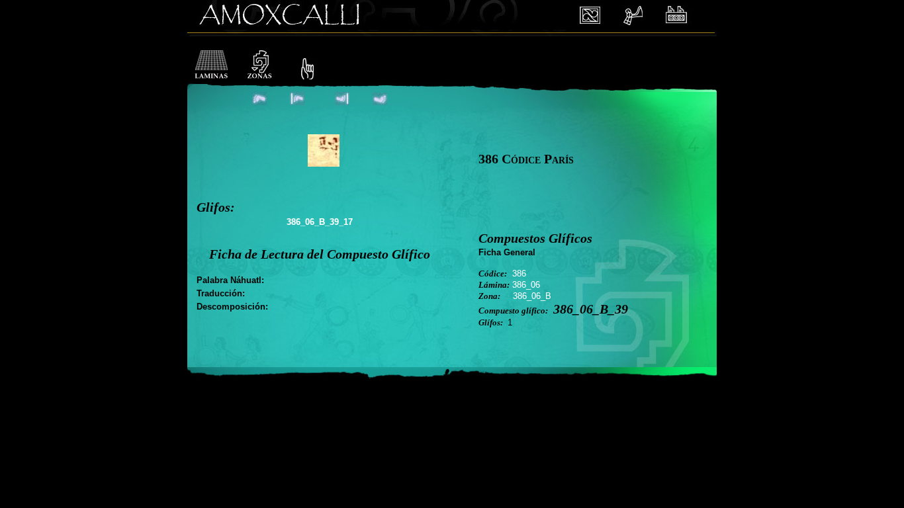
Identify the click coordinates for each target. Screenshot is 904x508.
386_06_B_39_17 (320, 222)
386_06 (526, 285)
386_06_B (532, 296)
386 (519, 273)
